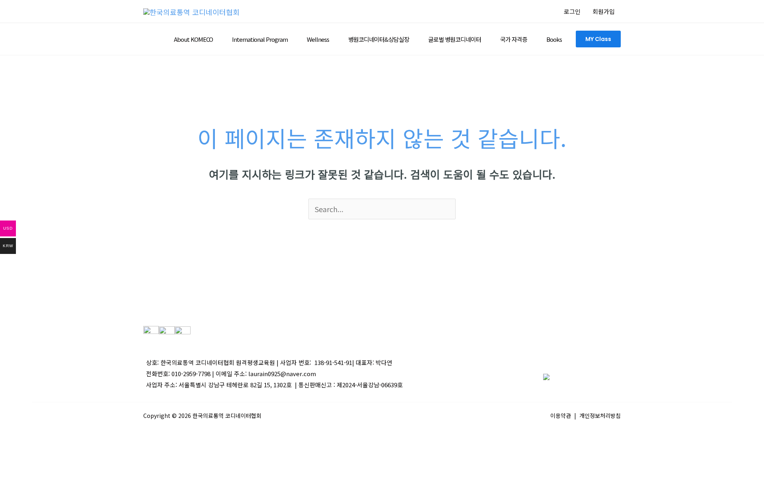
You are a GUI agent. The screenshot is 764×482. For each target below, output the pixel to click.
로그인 (572, 11)
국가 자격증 (513, 39)
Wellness (318, 39)
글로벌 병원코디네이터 (454, 39)
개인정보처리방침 (600, 416)
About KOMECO (193, 39)
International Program (260, 39)
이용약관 (560, 416)
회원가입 (603, 11)
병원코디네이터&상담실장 (378, 39)
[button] (598, 39)
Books (554, 39)
